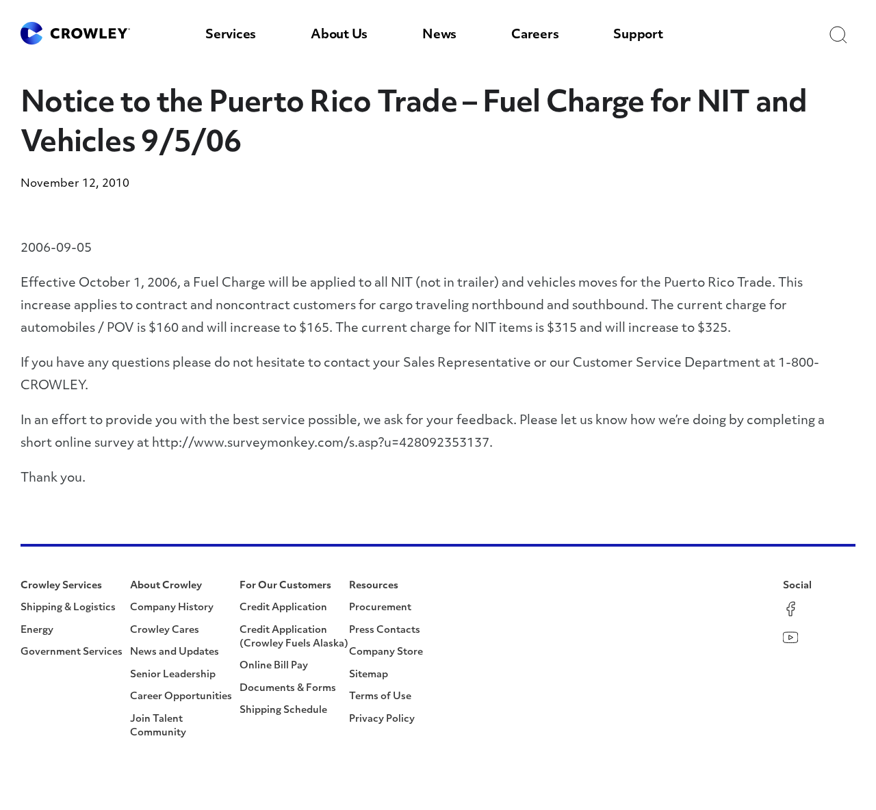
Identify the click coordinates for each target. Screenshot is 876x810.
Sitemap (368, 675)
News (439, 35)
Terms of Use (380, 697)
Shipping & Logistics (68, 608)
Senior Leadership (173, 675)
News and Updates (174, 652)
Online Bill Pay (274, 666)
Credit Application (283, 608)
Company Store (386, 652)
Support (637, 35)
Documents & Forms (288, 688)
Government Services (72, 652)
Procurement (380, 608)
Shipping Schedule (283, 710)
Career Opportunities (181, 697)
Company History (172, 608)
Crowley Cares (164, 630)
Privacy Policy (382, 719)
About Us (339, 35)
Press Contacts (384, 630)
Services (230, 35)
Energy (37, 630)
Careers (534, 35)
